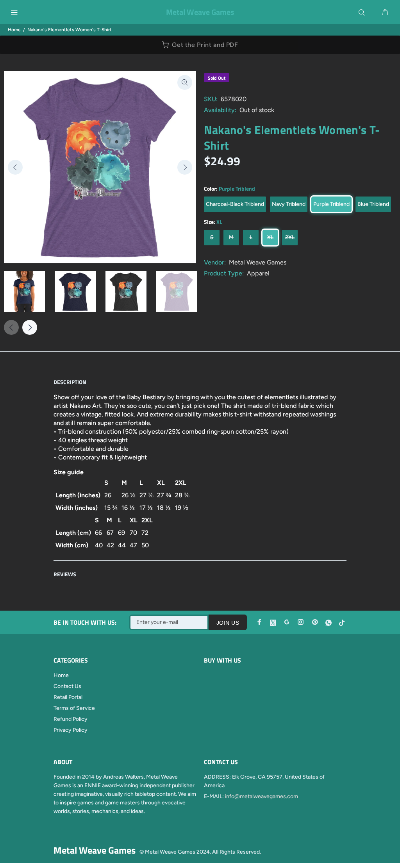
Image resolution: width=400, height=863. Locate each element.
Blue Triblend (373, 204)
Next (184, 167)
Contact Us (67, 686)
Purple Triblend (331, 204)
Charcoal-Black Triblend (235, 204)
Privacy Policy (71, 730)
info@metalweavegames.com (261, 796)
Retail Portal (68, 697)
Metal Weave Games (257, 262)
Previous (15, 167)
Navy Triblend (288, 204)
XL (270, 237)
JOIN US (227, 623)
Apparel (258, 273)
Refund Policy (71, 719)
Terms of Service (74, 708)
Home (14, 29)
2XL (290, 237)
